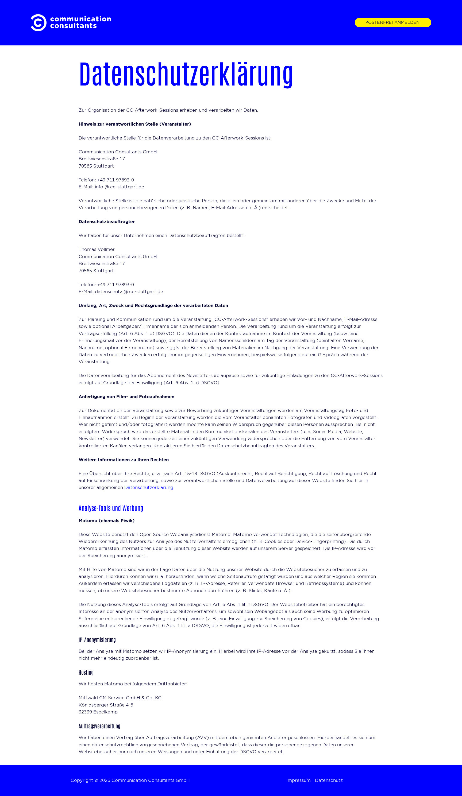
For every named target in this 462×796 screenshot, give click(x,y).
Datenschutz (329, 780)
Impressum (298, 780)
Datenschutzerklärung (148, 487)
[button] (393, 22)
